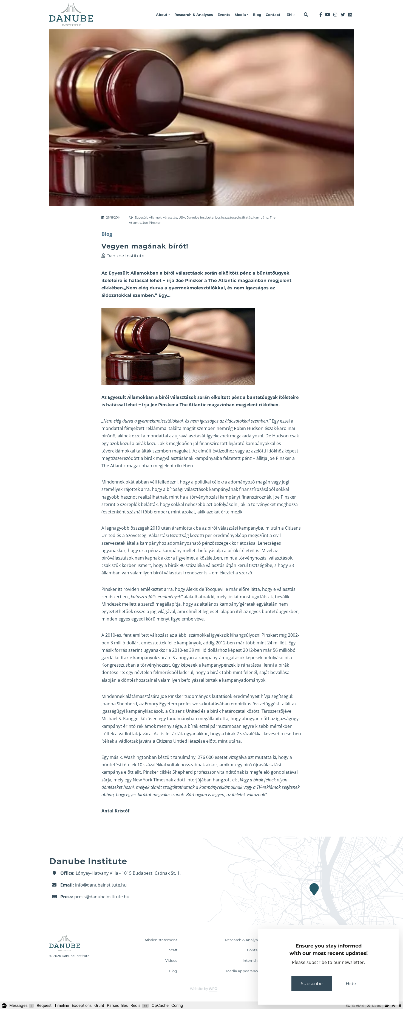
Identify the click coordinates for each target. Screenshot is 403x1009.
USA (181, 217)
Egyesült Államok (148, 217)
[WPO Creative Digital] (201, 989)
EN (289, 15)
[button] (163, 15)
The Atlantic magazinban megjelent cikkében (147, 466)
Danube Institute (200, 217)
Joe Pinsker (151, 223)
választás (170, 217)
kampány (260, 217)
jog (217, 217)
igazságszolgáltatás (236, 217)
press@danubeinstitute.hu (101, 897)
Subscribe (312, 983)
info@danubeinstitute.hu (101, 885)
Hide (351, 983)
